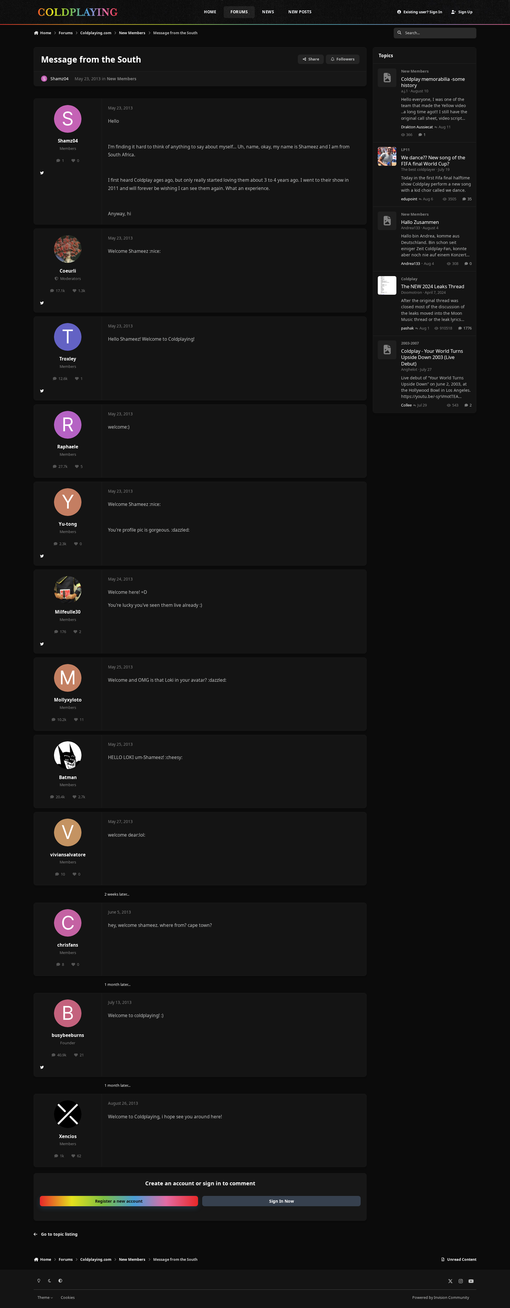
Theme (43, 1297)
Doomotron (411, 292)
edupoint (409, 198)
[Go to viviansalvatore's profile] (68, 832)
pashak (407, 328)
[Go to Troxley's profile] (68, 337)
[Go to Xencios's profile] (68, 1114)
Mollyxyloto (68, 700)
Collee (406, 405)
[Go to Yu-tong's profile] (68, 502)
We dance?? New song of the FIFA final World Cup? (433, 160)
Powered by (440, 1297)
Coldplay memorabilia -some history (433, 82)
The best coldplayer (418, 169)
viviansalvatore (68, 855)
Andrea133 (410, 227)
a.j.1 (404, 91)
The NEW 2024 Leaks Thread (432, 286)
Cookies (68, 1297)
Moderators (70, 278)
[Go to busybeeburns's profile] (68, 1013)
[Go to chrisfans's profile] (68, 923)
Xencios (68, 1136)
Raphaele (67, 447)
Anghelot (409, 369)
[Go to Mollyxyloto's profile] (68, 678)
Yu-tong (68, 524)
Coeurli (68, 271)
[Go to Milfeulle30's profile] (68, 590)
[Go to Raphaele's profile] (68, 425)
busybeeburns (68, 1035)
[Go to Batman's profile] (68, 755)
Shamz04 (59, 78)
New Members (121, 78)
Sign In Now (281, 1201)
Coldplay (409, 278)
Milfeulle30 (68, 612)
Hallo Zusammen (420, 222)
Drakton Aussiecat (417, 127)
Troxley (67, 359)
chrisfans (67, 945)
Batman (68, 777)
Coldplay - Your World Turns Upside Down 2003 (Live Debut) (432, 357)
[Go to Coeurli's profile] (68, 249)
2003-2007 (410, 343)
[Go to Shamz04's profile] (44, 79)
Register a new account (119, 1201)
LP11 (405, 149)
